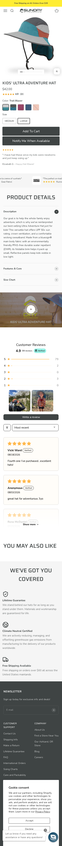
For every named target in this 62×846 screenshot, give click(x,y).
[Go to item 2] (42, 400)
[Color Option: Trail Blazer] (5, 107)
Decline (29, 829)
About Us (39, 729)
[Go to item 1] (19, 400)
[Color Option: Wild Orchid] (21, 107)
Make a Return (11, 745)
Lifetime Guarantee (13, 751)
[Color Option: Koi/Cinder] (36, 107)
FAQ (5, 757)
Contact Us (9, 733)
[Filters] (7, 427)
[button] (31, 131)
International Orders (14, 763)
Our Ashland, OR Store (43, 743)
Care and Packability (14, 775)
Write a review (31, 417)
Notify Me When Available (31, 141)
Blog (36, 751)
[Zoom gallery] (57, 71)
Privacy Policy (42, 811)
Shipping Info (10, 739)
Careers (38, 757)
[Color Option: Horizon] (28, 107)
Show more (29, 524)
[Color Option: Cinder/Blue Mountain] (13, 107)
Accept (29, 820)
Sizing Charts (10, 769)
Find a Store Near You (46, 735)
